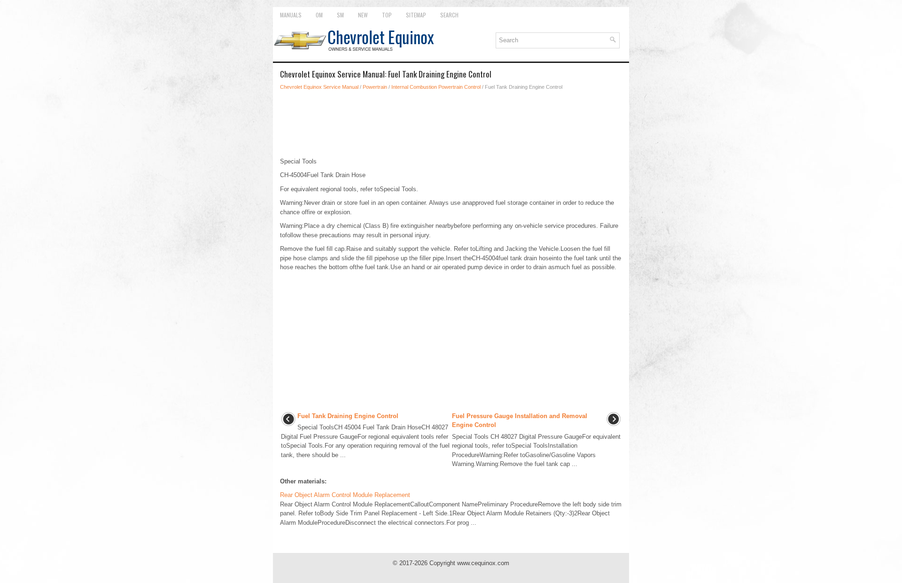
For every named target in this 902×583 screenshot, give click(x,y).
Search (449, 15)
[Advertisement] (451, 124)
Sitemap (416, 15)
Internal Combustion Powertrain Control (436, 87)
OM (319, 15)
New (363, 15)
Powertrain (375, 87)
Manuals (291, 15)
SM (340, 15)
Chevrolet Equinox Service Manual (319, 87)
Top (387, 15)
